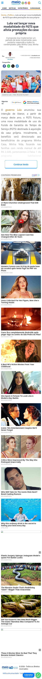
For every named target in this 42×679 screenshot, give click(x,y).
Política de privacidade (11, 673)
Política (11, 15)
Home (4, 8)
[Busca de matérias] (39, 3)
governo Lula (12, 110)
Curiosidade (35, 8)
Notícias (12, 8)
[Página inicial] (16, 3)
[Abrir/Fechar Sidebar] (2, 2)
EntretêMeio (23, 8)
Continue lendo (21, 164)
